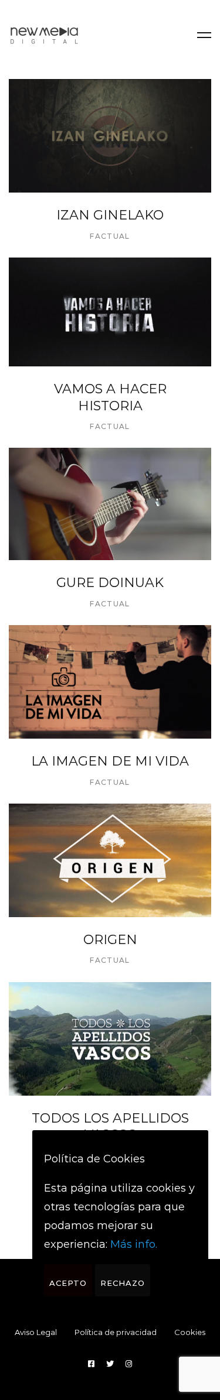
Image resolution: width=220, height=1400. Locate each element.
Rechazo (122, 1283)
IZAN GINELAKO (110, 215)
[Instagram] (129, 1364)
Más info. (133, 1244)
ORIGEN (110, 940)
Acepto (68, 1283)
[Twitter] (110, 1364)
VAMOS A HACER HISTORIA (110, 397)
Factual (110, 236)
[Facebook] (91, 1364)
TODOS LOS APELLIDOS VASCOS (110, 1126)
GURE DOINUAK (110, 583)
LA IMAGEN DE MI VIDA (110, 761)
